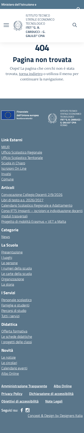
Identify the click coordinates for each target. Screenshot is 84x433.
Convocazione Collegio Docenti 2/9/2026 (31, 194)
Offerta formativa (14, 331)
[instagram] (28, 410)
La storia (7, 284)
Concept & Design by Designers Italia (55, 415)
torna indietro (31, 73)
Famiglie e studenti (15, 305)
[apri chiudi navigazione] (6, 25)
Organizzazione (12, 279)
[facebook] (22, 410)
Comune (7, 179)
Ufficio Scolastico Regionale (21, 152)
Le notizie (8, 357)
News (5, 236)
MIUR (5, 147)
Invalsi (6, 173)
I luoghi (6, 257)
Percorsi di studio (13, 310)
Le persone (9, 263)
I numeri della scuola (16, 268)
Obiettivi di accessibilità (20, 401)
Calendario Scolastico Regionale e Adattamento (36, 205)
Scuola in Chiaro (13, 163)
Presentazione (12, 252)
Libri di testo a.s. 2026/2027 (22, 200)
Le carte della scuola (16, 273)
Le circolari (9, 362)
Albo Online (10, 373)
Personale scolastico (16, 299)
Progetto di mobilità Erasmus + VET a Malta (33, 221)
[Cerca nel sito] (74, 25)
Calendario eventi (14, 368)
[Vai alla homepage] (17, 26)
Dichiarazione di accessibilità (51, 393)
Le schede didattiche (16, 336)
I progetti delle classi (16, 342)
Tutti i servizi (10, 316)
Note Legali (53, 401)
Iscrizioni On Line (13, 168)
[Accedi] (78, 9)
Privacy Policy (11, 393)
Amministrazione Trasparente (24, 386)
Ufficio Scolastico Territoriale (22, 157)
